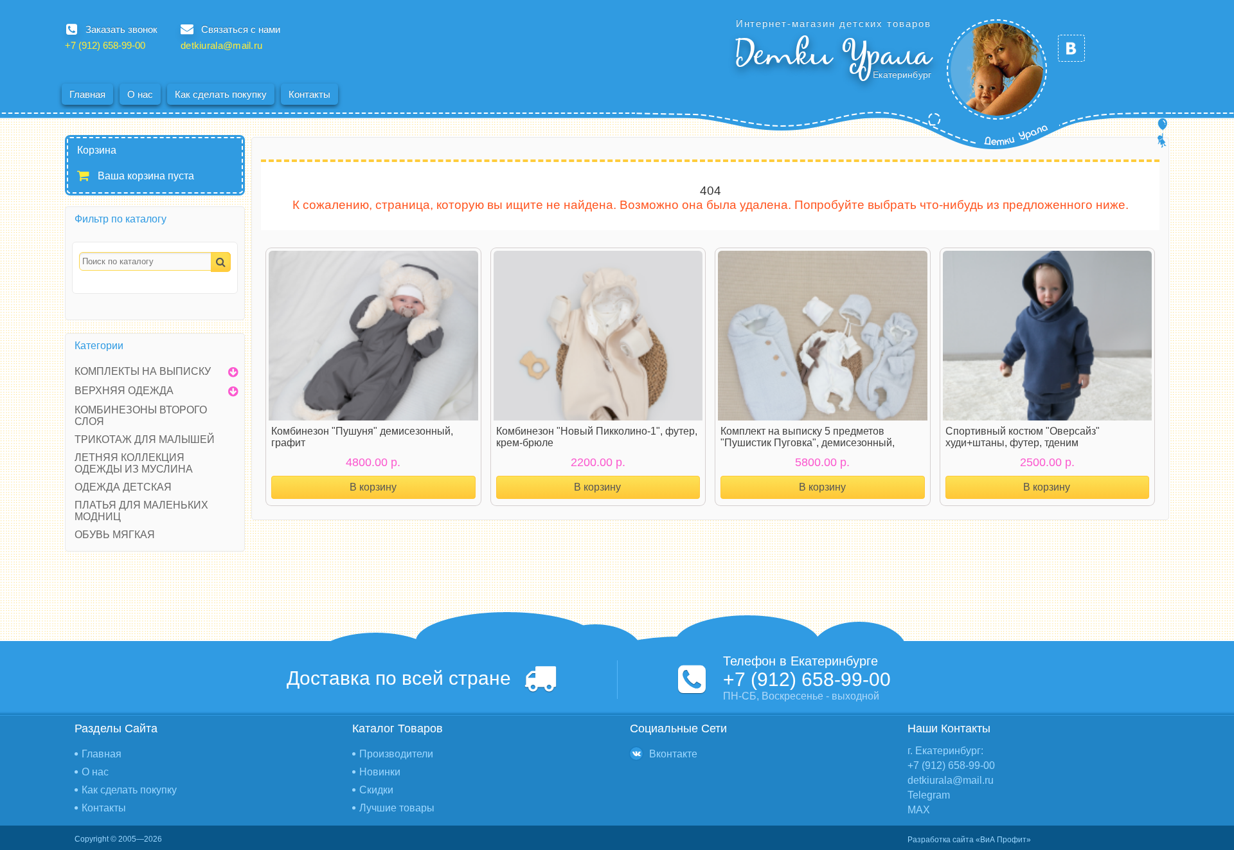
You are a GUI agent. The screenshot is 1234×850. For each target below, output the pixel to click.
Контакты (309, 94)
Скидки (376, 789)
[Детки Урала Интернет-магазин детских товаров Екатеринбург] (997, 69)
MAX (919, 809)
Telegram (929, 795)
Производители (396, 753)
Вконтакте (673, 753)
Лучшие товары (396, 807)
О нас (140, 94)
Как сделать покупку (221, 94)
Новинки (379, 771)
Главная (87, 94)
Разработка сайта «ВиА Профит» (969, 839)
